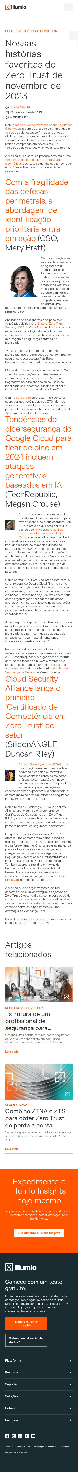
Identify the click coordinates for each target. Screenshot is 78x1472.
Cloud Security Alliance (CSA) (41, 764)
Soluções (11, 1396)
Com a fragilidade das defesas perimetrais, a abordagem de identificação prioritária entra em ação (36, 210)
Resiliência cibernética (38, 31)
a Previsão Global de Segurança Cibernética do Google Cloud (41, 533)
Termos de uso (23, 1446)
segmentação (16, 1105)
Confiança (64, 1446)
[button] (68, 7)
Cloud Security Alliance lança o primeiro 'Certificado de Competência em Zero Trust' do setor (35, 707)
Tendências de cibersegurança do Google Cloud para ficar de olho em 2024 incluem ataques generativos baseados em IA (38, 452)
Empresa (11, 1372)
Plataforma (13, 1360)
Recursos (11, 1420)
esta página (42, 903)
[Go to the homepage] (15, 7)
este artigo (23, 398)
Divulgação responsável (45, 1446)
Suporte (11, 1384)
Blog (9, 31)
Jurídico (9, 1446)
